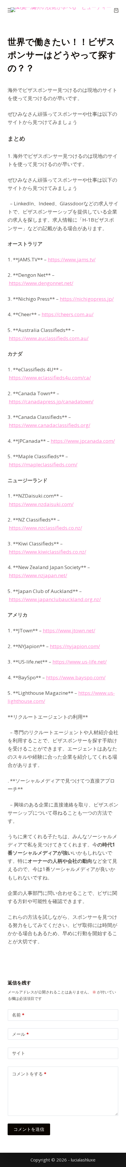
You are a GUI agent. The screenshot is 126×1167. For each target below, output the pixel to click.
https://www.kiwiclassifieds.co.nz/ (47, 551)
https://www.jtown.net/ (69, 630)
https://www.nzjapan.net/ (38, 575)
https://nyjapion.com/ (75, 646)
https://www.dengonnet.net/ (41, 283)
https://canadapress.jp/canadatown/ (51, 401)
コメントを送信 (28, 1129)
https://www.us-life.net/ (79, 661)
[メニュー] (10, 10)
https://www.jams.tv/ (72, 259)
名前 (18, 1015)
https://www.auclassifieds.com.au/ (48, 338)
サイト (18, 1053)
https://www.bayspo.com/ (75, 677)
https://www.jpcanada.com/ (83, 441)
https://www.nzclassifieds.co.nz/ (45, 527)
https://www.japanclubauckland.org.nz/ (55, 599)
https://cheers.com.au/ (67, 314)
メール (20, 1034)
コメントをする (29, 1074)
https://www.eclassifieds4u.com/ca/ (50, 377)
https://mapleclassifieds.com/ (43, 464)
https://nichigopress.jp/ (87, 298)
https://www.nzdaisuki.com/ (41, 504)
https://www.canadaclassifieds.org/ (49, 425)
